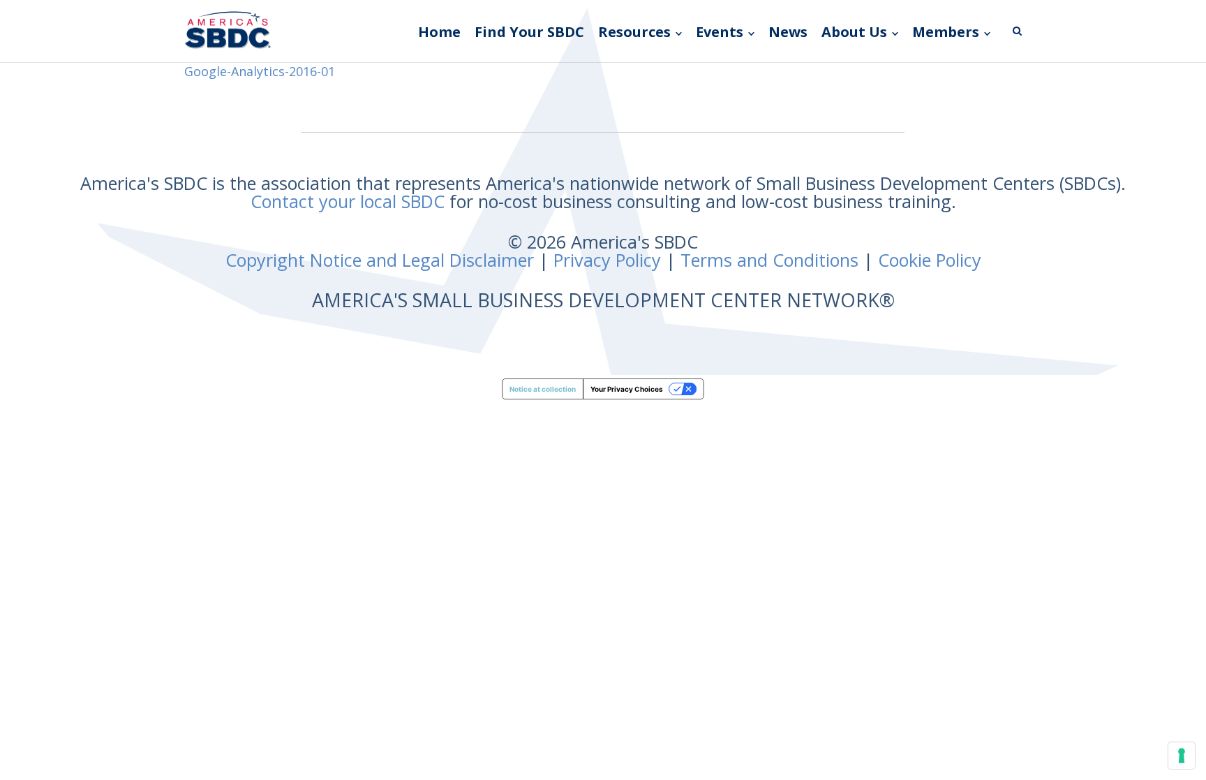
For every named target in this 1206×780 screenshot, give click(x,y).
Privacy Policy (607, 260)
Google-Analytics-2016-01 (259, 71)
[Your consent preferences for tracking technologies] (1181, 755)
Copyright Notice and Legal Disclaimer (379, 260)
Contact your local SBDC (348, 201)
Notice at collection (542, 389)
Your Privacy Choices (626, 389)
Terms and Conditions (769, 260)
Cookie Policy (929, 260)
